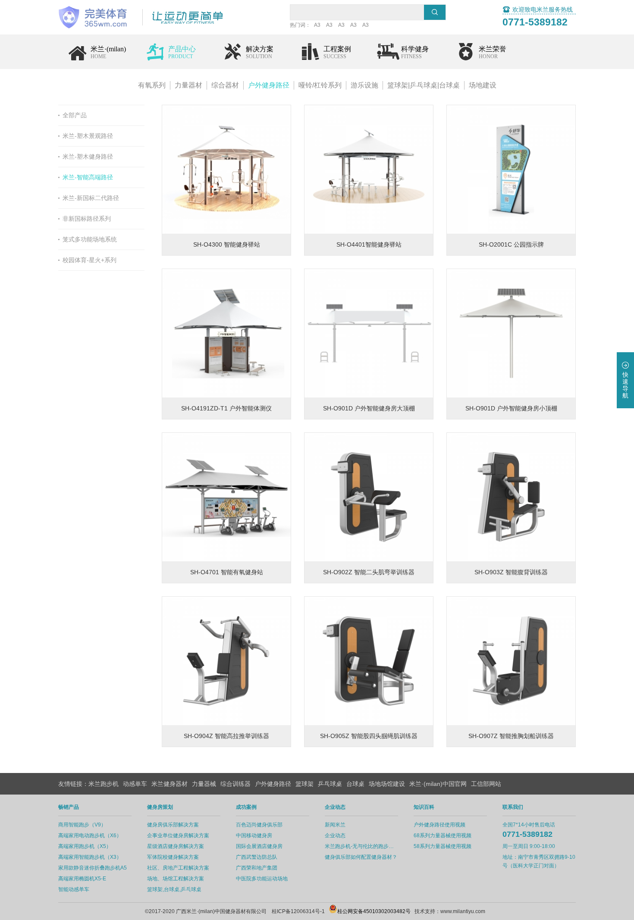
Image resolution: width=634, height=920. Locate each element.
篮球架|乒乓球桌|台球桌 (423, 85)
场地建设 (482, 85)
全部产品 (75, 115)
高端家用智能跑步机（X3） (90, 857)
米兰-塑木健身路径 (88, 156)
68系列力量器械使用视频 (442, 835)
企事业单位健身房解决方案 (178, 835)
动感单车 (135, 783)
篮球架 (304, 783)
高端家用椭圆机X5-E (82, 879)
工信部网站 (486, 783)
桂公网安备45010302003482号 (374, 911)
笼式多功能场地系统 (90, 239)
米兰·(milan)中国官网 (438, 783)
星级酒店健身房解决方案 (175, 846)
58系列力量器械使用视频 (442, 846)
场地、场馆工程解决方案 (175, 879)
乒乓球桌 (330, 783)
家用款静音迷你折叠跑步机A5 (92, 868)
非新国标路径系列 (87, 218)
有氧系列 (152, 85)
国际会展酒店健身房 (259, 846)
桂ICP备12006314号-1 (298, 911)
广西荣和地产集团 (256, 868)
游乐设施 (364, 85)
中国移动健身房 (254, 835)
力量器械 (204, 783)
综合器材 (225, 85)
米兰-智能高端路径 (88, 177)
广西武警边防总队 (256, 857)
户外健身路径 (268, 85)
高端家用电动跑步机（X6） (90, 835)
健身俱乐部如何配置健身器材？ (361, 857)
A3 (317, 25)
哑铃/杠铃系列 (320, 85)
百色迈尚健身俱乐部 (259, 825)
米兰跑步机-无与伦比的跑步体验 (361, 846)
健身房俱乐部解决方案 (173, 825)
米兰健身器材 (169, 783)
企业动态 (335, 835)
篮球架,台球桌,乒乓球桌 (174, 889)
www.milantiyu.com (462, 911)
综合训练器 (235, 783)
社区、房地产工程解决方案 (178, 868)
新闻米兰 (335, 825)
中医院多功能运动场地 (262, 879)
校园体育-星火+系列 (89, 260)
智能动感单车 (73, 889)
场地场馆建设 (387, 783)
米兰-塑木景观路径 (88, 135)
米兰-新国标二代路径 (91, 197)
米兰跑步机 (103, 783)
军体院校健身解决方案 (173, 857)
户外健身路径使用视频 (439, 825)
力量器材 (188, 85)
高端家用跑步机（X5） (84, 846)
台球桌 (355, 783)
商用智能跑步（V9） (82, 825)
